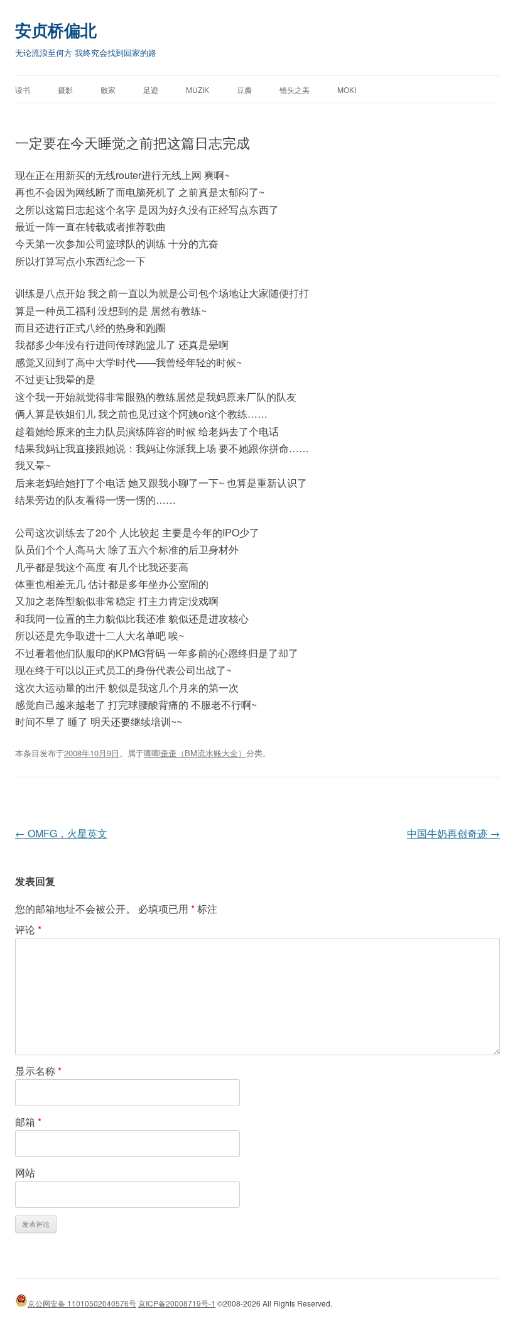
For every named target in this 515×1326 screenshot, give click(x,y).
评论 (28, 929)
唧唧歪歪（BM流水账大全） (195, 753)
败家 (108, 89)
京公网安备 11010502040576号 (82, 1303)
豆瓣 (244, 89)
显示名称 (38, 1070)
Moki (346, 89)
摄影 (65, 89)
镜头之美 (294, 89)
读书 (22, 89)
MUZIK (197, 89)
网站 (25, 1172)
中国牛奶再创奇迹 (453, 833)
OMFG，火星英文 (61, 833)
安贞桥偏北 (56, 29)
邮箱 (28, 1121)
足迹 (150, 89)
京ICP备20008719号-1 (176, 1303)
